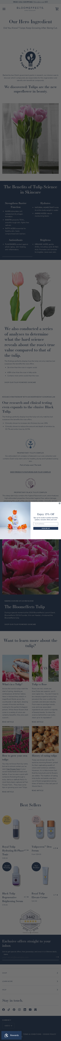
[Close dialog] (59, 503)
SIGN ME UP (46, 528)
